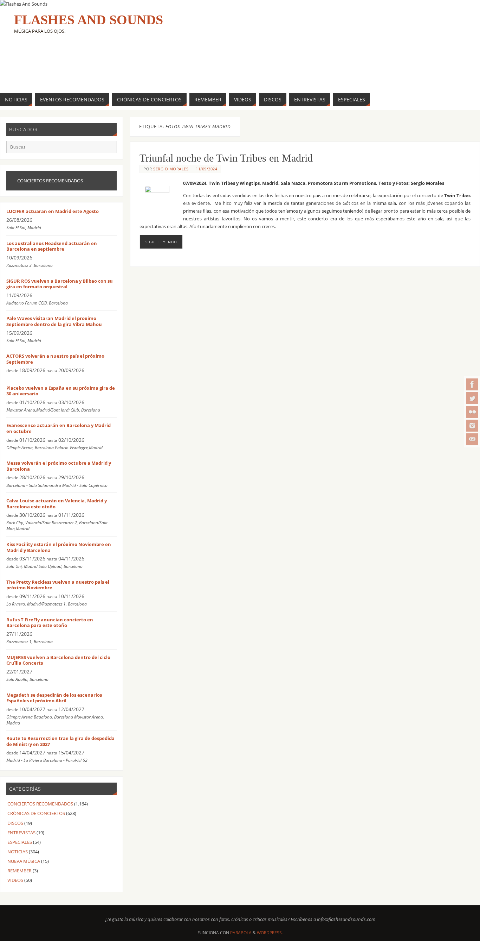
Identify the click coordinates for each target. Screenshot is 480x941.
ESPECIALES (19, 842)
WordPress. (270, 933)
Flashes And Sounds (88, 19)
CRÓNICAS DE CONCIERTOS (36, 813)
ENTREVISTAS (21, 832)
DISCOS (15, 823)
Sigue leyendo (161, 241)
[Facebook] (472, 384)
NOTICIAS (17, 851)
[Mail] (472, 439)
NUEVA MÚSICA (23, 861)
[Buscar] (107, 149)
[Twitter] (472, 398)
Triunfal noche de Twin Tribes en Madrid (226, 158)
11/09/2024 (206, 168)
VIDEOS (15, 880)
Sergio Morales (170, 168)
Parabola (241, 933)
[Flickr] (472, 412)
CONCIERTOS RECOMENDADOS (40, 804)
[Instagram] (472, 426)
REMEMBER (19, 870)
